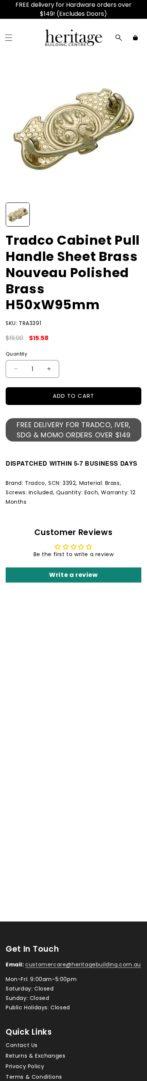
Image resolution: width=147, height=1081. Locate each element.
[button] (8, 37)
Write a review (73, 574)
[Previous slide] (14, 214)
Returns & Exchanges (35, 1056)
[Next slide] (133, 214)
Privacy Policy (25, 1066)
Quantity (16, 353)
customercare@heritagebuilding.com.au (83, 964)
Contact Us (22, 1045)
